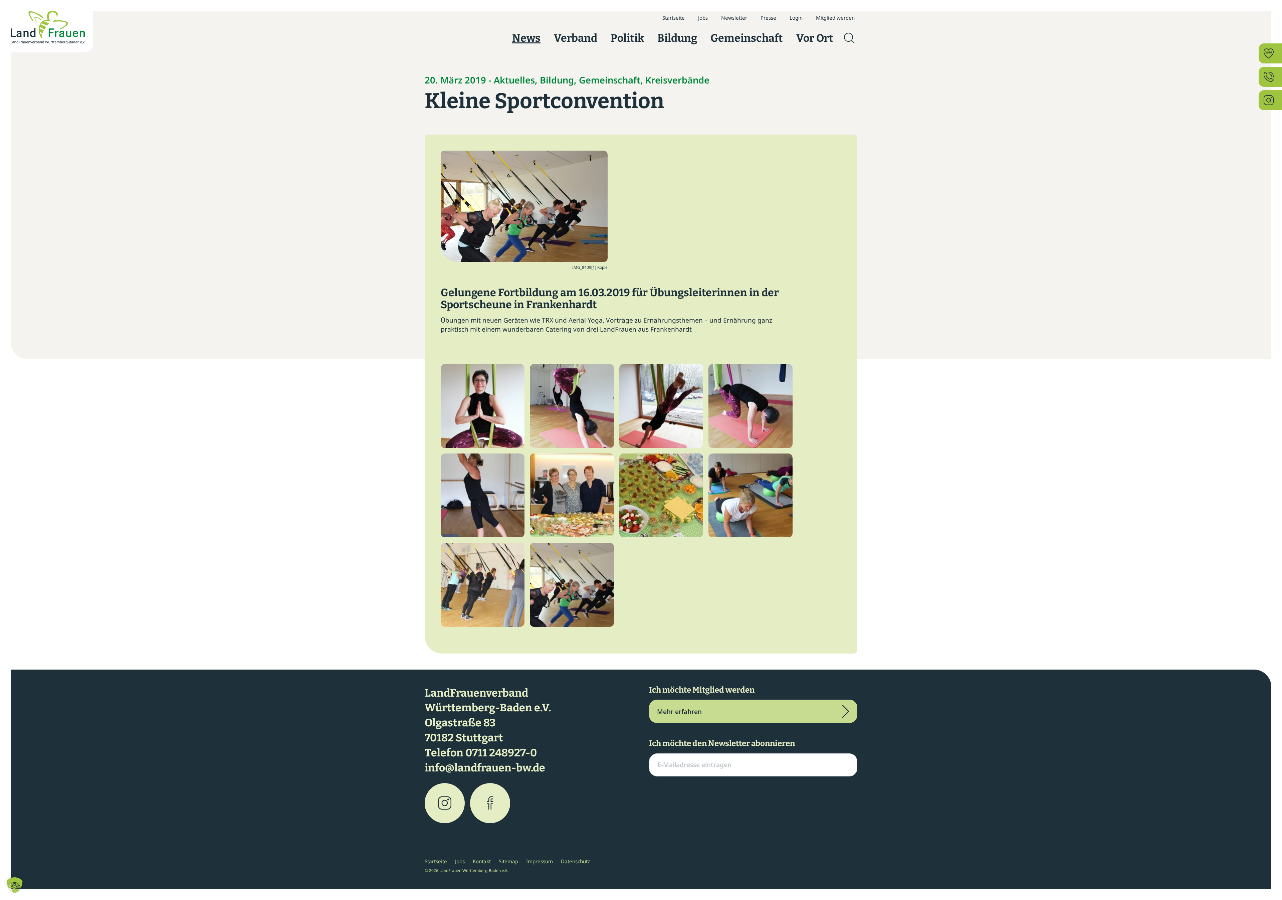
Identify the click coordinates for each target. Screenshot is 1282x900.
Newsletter (734, 17)
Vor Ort (814, 38)
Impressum (539, 861)
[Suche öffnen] (849, 38)
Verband (575, 38)
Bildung (677, 38)
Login (796, 17)
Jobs (703, 17)
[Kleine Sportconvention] (524, 205)
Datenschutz (575, 861)
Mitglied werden (835, 17)
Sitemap (508, 861)
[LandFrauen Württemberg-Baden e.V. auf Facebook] (490, 803)
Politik (627, 38)
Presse (768, 17)
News (526, 38)
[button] (14, 885)
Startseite (673, 17)
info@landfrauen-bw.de (485, 767)
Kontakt (482, 861)
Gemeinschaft (746, 38)
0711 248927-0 (501, 752)
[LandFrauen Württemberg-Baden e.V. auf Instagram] (445, 803)
